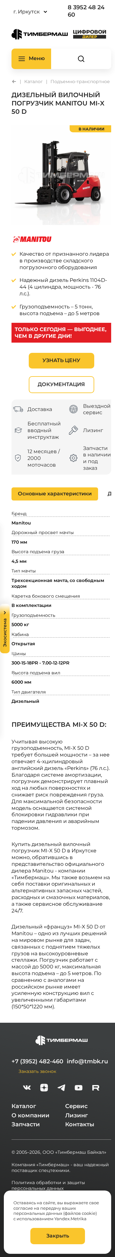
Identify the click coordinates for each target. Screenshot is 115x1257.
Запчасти (26, 1124)
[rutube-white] (96, 1088)
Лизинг (76, 1115)
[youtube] (78, 1088)
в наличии (91, 128)
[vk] (27, 1088)
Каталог (24, 1106)
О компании (31, 1115)
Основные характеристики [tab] (55, 494)
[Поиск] (81, 59)
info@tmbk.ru (87, 1061)
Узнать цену (61, 360)
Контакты (79, 1124)
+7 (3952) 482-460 (37, 1061)
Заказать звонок (37, 1071)
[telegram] (61, 1088)
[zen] (44, 1088)
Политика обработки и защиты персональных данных (48, 1185)
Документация (61, 384)
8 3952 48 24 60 (86, 11)
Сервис (76, 1106)
